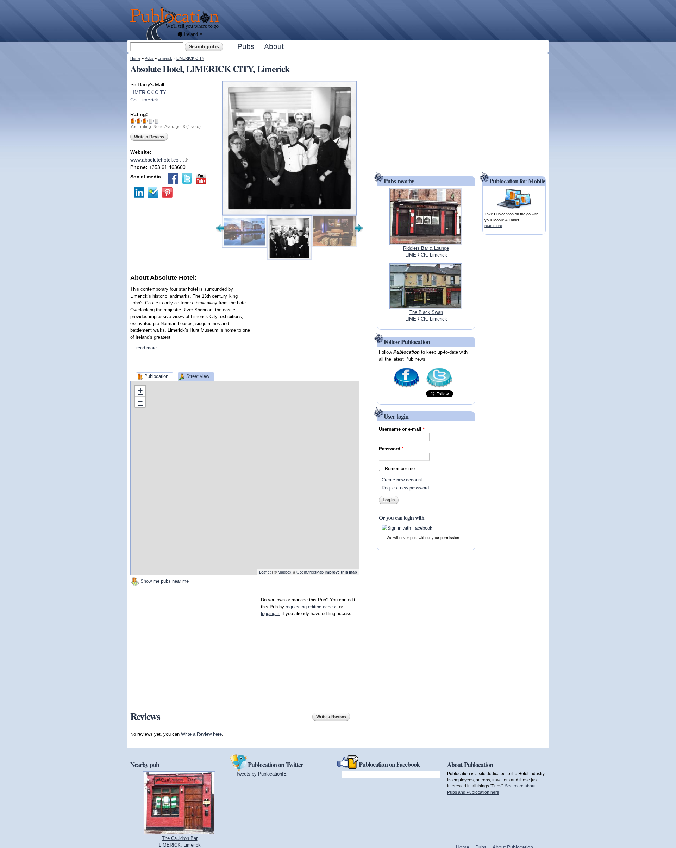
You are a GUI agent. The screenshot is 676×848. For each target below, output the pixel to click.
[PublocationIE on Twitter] (439, 387)
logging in (270, 613)
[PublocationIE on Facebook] (406, 387)
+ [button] (140, 390)
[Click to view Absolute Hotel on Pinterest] (167, 192)
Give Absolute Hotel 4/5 (151, 121)
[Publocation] (176, 23)
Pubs (246, 46)
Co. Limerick (144, 99)
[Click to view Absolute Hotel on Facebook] (173, 178)
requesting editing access (312, 606)
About (274, 46)
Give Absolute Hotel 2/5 (139, 121)
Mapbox (285, 572)
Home (135, 58)
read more (146, 347)
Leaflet (265, 572)
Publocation (156, 376)
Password (391, 448)
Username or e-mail (402, 429)
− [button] (140, 401)
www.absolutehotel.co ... (159, 160)
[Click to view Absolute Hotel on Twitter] (187, 178)
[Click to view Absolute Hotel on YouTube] (201, 178)
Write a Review (149, 136)
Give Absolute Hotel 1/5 (133, 121)
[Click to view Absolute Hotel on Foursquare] (153, 192)
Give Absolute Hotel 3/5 (145, 121)
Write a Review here (201, 734)
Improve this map (341, 572)
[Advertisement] (386, 19)
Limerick (165, 58)
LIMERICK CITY (190, 58)
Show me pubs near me (164, 581)
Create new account (402, 479)
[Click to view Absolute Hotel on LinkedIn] (139, 192)
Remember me (400, 468)
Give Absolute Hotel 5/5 (157, 121)
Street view (197, 376)
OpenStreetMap (310, 572)
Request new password (405, 488)
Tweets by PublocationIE (261, 774)
